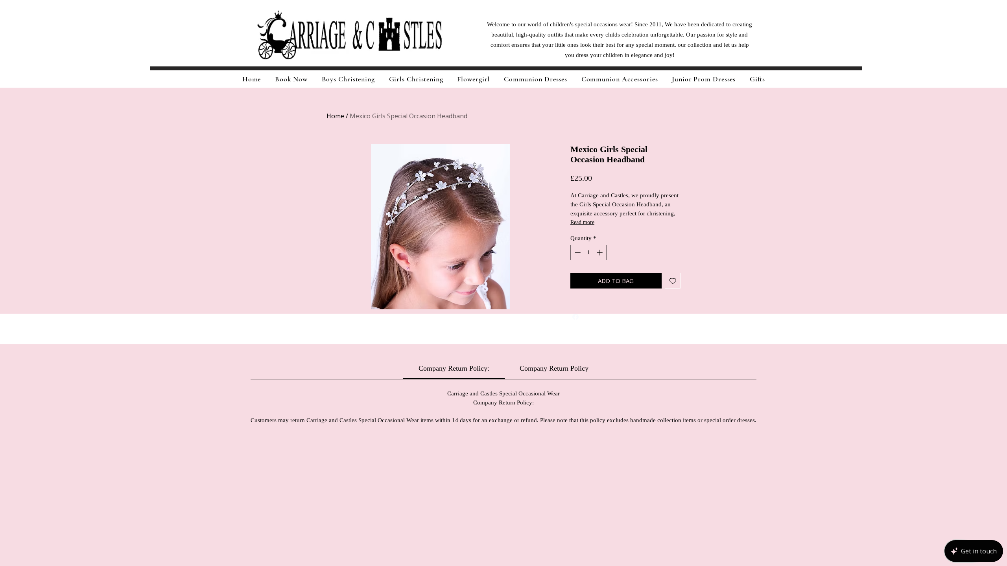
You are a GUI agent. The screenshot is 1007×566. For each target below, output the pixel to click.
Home (335, 116)
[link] (454, 368)
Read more (582, 222)
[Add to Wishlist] (673, 281)
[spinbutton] (588, 252)
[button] (416, 79)
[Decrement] (577, 252)
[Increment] (600, 252)
